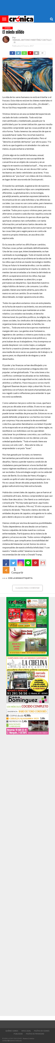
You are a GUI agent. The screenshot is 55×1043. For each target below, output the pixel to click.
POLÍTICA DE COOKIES (42, 1031)
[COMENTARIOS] (42, 52)
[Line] (28, 562)
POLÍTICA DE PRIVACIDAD (35, 1034)
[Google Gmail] (42, 562)
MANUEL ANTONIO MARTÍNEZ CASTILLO (32, 40)
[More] (6, 570)
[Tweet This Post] (18, 52)
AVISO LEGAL (26, 1031)
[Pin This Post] (30, 52)
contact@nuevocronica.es (12, 1040)
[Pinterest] (35, 562)
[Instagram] (20, 562)
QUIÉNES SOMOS (12, 1031)
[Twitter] (13, 562)
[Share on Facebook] (12, 52)
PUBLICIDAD (18, 1034)
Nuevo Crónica (28, 1038)
